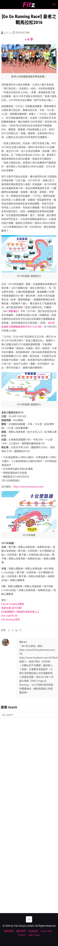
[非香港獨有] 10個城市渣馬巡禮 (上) (20, 611)
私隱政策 (33, 931)
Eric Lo (8, 32)
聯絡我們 (9, 931)
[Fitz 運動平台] (29, 4)
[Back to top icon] (29, 919)
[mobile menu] (54, 4)
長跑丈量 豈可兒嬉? (11, 608)
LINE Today (34, 935)
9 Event (22, 935)
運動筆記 (13, 311)
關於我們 (21, 931)
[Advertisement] (29, 751)
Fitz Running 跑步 (10, 619)
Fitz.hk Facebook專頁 (12, 604)
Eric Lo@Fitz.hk (9, 615)
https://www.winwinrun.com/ (28, 486)
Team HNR (46, 931)
